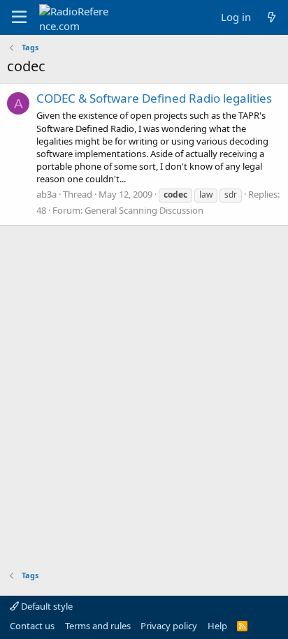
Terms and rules (98, 625)
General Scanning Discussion (144, 210)
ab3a (46, 194)
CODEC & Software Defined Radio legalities (154, 98)
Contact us (32, 625)
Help (217, 625)
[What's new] (271, 17)
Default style (46, 606)
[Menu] (19, 17)
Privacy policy (169, 625)
